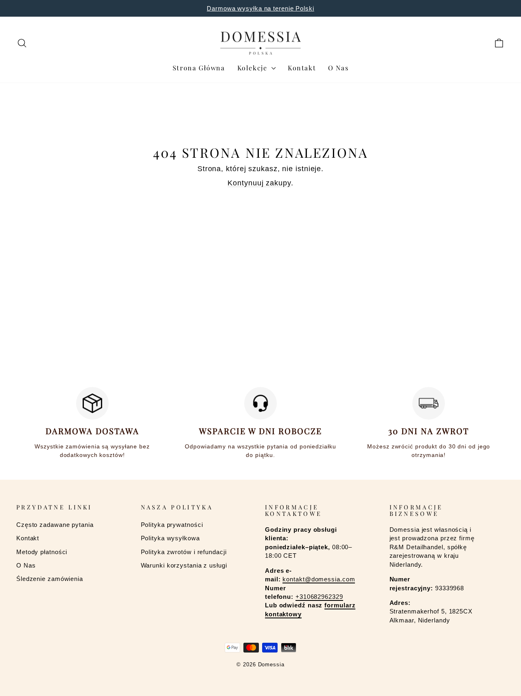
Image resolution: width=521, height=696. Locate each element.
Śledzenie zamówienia (49, 578)
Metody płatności (41, 551)
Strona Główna (199, 67)
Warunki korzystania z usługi (184, 565)
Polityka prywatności (172, 524)
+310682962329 (319, 596)
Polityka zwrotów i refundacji (184, 551)
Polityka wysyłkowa (170, 538)
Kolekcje (253, 67)
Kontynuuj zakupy (259, 183)
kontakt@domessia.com (318, 579)
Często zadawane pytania (55, 524)
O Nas (338, 67)
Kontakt (302, 67)
